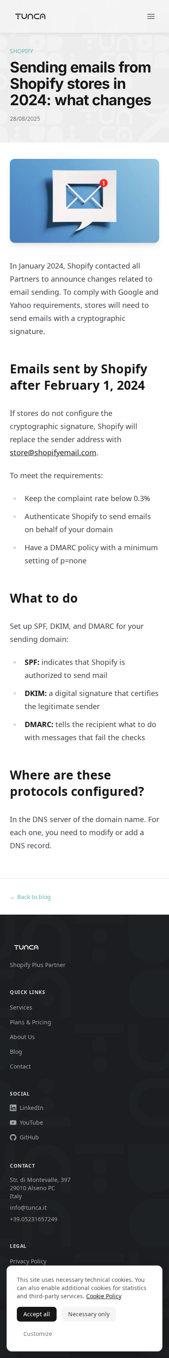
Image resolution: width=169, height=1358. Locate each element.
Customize (37, 1334)
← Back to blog (30, 897)
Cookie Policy (103, 1296)
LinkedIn (31, 1108)
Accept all (36, 1314)
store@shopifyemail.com (53, 452)
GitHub (29, 1137)
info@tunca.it (28, 1207)
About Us (22, 1037)
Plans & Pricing (30, 1022)
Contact (20, 1066)
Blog (16, 1051)
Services (21, 1007)
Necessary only (89, 1314)
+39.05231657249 (33, 1219)
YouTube (31, 1122)
